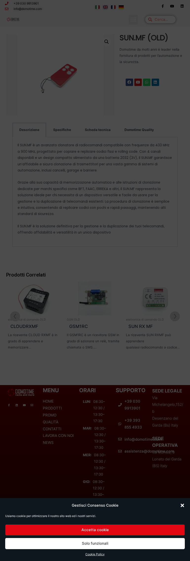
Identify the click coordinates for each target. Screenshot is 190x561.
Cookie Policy (95, 554)
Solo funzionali (95, 543)
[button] (182, 505)
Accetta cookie (95, 529)
